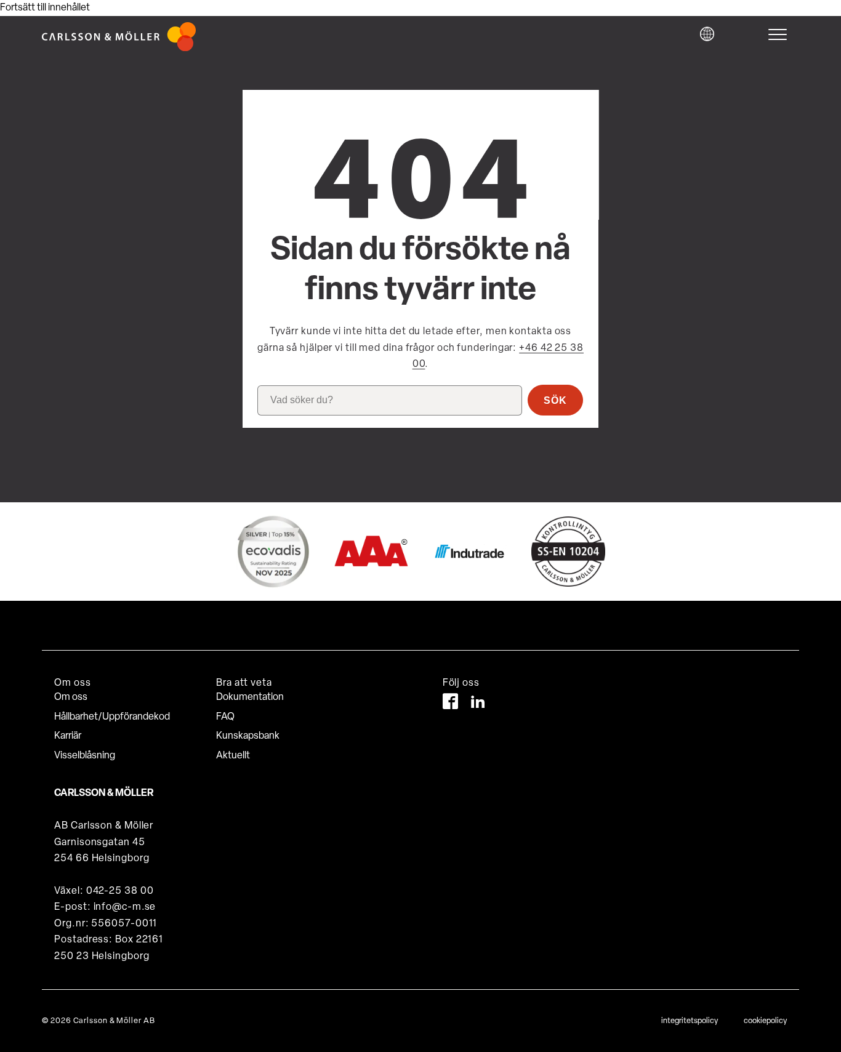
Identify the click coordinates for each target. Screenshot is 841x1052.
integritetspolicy (689, 1021)
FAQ (225, 717)
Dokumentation (250, 697)
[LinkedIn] (478, 704)
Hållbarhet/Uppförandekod (112, 717)
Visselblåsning (84, 756)
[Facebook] (450, 704)
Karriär (67, 736)
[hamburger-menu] (780, 34)
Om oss (70, 697)
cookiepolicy (765, 1021)
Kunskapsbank (248, 736)
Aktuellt (233, 756)
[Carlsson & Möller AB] (119, 49)
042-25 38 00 (120, 891)
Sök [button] (555, 400)
